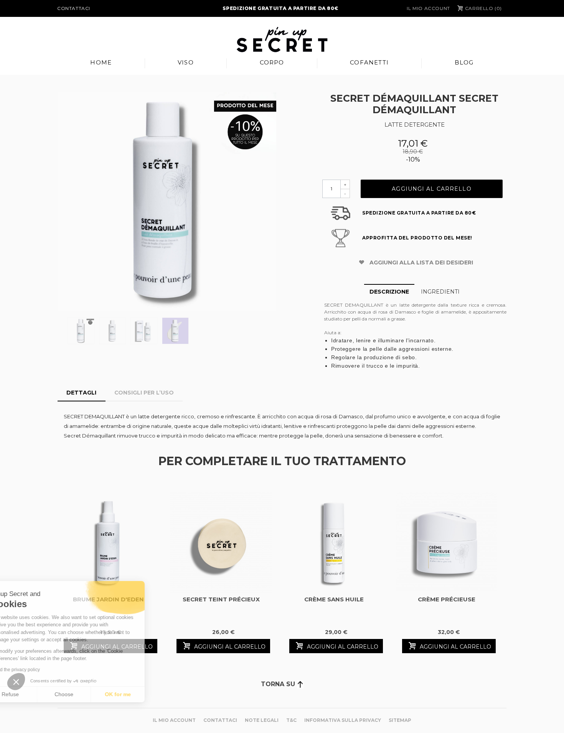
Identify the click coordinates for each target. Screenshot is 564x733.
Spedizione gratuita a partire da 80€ (280, 8)
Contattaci (73, 8)
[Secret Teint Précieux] (221, 542)
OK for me (142, 694)
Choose (88, 694)
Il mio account (428, 8)
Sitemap (400, 720)
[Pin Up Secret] (282, 39)
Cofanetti (369, 62)
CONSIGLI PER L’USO (144, 392)
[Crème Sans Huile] (333, 542)
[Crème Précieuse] (446, 542)
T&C (291, 720)
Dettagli (81, 392)
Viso (186, 62)
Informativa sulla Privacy (342, 720)
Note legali (262, 720)
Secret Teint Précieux (221, 599)
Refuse (34, 694)
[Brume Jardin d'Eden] (108, 542)
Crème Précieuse (446, 599)
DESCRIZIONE (389, 291)
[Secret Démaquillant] (167, 201)
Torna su (279, 684)
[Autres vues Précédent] (61, 333)
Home (101, 62)
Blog (464, 62)
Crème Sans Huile (334, 599)
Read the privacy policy (39, 669)
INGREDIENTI (440, 291)
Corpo (272, 62)
